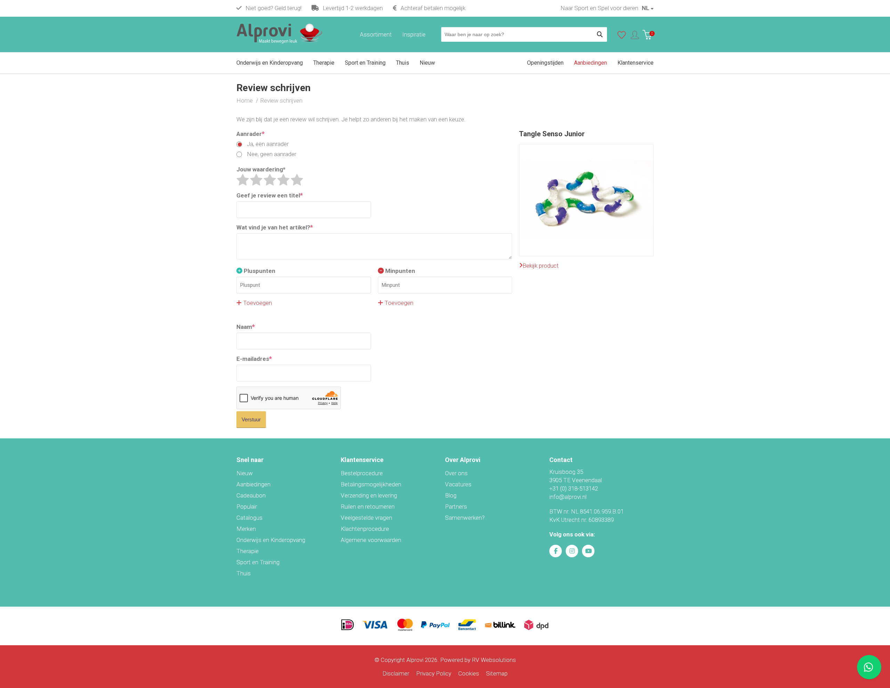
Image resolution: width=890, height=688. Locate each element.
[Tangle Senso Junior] (586, 148)
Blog (450, 495)
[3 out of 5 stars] (270, 179)
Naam (245, 326)
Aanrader (250, 133)
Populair (246, 506)
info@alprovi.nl (567, 496)
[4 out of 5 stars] (283, 179)
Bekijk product (541, 265)
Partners (456, 506)
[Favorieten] (621, 36)
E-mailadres (254, 358)
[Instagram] (572, 551)
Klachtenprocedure (365, 528)
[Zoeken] (599, 34)
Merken (246, 528)
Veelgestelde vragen (366, 517)
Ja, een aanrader (267, 143)
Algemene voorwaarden (371, 539)
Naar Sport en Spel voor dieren (599, 8)
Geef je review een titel (269, 195)
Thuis (243, 573)
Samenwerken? (465, 517)
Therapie (247, 551)
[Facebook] (555, 551)
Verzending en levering (369, 495)
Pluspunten (258, 270)
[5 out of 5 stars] (297, 179)
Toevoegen (257, 302)
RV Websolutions (494, 659)
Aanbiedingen (253, 484)
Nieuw (244, 473)
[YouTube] (588, 551)
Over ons (456, 473)
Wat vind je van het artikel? (274, 227)
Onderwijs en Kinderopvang (270, 539)
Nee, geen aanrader (270, 154)
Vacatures (458, 484)
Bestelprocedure (362, 473)
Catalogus (249, 517)
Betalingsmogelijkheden (371, 484)
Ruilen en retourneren (368, 506)
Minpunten (399, 270)
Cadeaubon (251, 495)
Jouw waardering (260, 169)
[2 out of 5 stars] (256, 179)
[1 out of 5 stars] (242, 179)
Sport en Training (258, 562)
